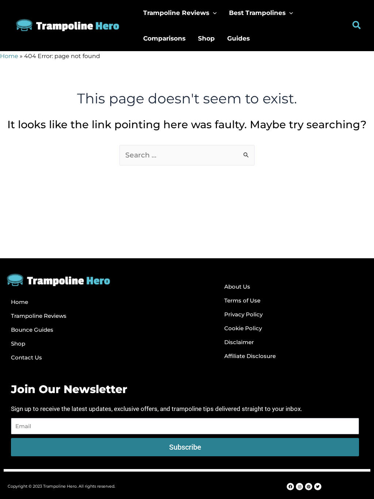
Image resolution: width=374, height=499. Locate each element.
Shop (18, 343)
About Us (237, 286)
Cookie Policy (243, 328)
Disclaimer (239, 342)
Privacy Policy (243, 314)
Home (9, 56)
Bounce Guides (32, 329)
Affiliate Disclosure (250, 356)
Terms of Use (242, 300)
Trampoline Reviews (38, 315)
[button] (213, 13)
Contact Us (26, 357)
